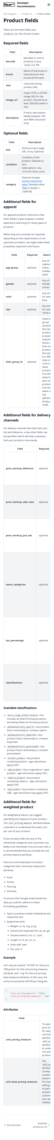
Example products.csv (40, 1125)
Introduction (14, 1125)
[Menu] (49, 4)
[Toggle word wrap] (47, 990)
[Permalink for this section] (30, 43)
